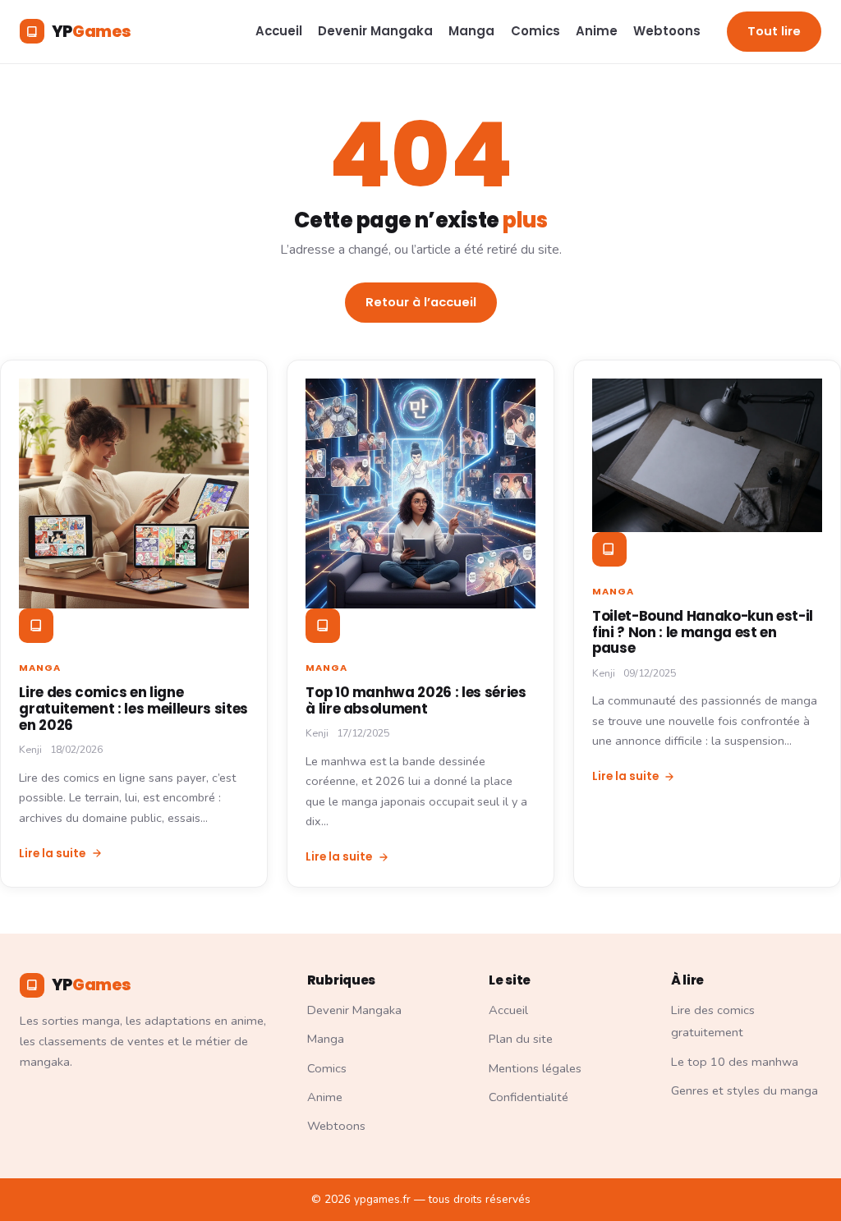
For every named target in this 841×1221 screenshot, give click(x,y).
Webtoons (667, 30)
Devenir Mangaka (375, 30)
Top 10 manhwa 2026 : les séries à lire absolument (416, 700)
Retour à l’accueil (420, 302)
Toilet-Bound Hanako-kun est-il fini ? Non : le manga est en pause (702, 632)
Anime (597, 30)
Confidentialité (528, 1097)
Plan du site (521, 1039)
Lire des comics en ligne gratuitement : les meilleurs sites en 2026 (133, 708)
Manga (471, 30)
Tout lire (774, 31)
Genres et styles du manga (744, 1090)
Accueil (278, 30)
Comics (535, 30)
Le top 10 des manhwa (734, 1061)
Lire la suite (52, 853)
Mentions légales (535, 1068)
